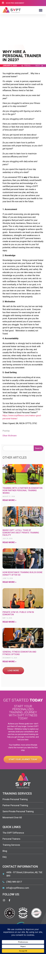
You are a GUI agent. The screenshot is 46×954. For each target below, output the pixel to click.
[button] (40, 10)
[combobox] (18, 448)
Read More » (9, 500)
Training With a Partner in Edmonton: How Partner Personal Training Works (23, 490)
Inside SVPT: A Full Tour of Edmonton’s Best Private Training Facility (21, 532)
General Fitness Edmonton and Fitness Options (19, 653)
